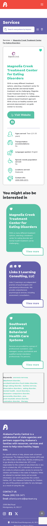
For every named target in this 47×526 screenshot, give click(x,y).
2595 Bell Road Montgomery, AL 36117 (12, 505)
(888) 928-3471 (17, 495)
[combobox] (19, 29)
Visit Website (22, 115)
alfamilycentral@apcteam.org (23, 499)
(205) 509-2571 (21, 180)
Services (6, 40)
